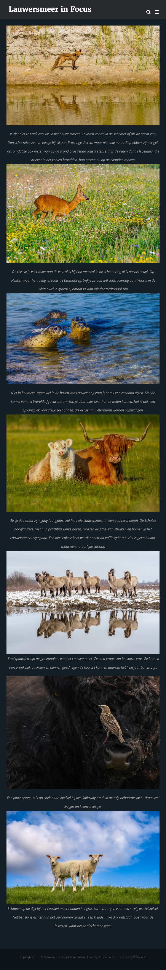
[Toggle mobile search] (148, 12)
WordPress (139, 957)
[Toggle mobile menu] (157, 12)
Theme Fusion (76, 957)
